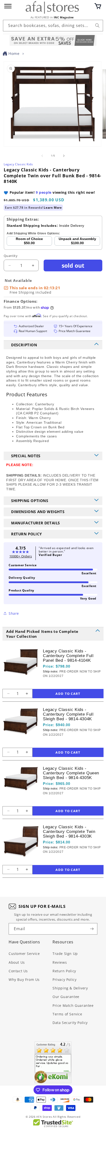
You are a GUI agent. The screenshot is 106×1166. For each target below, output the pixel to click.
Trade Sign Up (65, 953)
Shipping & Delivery (70, 988)
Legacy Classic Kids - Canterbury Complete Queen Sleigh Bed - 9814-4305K (71, 773)
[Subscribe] (91, 929)
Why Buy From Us (24, 979)
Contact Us (18, 971)
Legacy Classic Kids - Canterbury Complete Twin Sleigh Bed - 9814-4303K (69, 832)
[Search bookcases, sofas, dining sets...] (97, 25)
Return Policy (64, 971)
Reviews (60, 962)
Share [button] (14, 613)
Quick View (69, 684)
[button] (98, 6)
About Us (17, 962)
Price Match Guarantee (73, 1005)
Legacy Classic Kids (18, 164)
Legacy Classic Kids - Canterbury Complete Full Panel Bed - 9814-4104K (68, 656)
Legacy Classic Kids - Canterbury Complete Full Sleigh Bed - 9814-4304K (68, 714)
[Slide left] (42, 155)
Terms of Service (67, 1014)
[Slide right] (63, 155)
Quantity (11, 255)
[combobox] (53, 25)
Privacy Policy (64, 979)
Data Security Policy (70, 1022)
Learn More (53, 207)
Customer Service (24, 953)
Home (13, 53)
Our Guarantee (66, 996)
